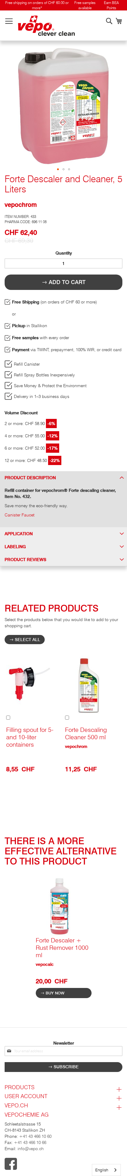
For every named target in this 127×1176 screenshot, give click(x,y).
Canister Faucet (20, 514)
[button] (58, 169)
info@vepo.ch (30, 1148)
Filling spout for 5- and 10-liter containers (30, 737)
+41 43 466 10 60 (35, 1136)
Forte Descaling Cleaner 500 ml (86, 733)
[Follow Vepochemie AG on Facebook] (63, 1164)
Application (19, 533)
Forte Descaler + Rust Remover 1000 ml (62, 948)
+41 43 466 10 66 (30, 1142)
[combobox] (106, 1170)
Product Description (30, 477)
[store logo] (46, 26)
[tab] (63, 477)
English (101, 1169)
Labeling (15, 546)
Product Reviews (25, 559)
